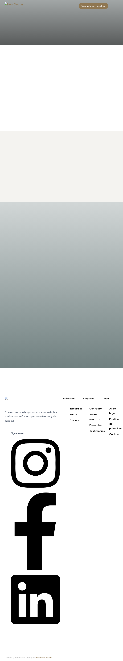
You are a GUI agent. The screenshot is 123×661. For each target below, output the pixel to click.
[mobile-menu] (115, 6)
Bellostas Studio (43, 657)
